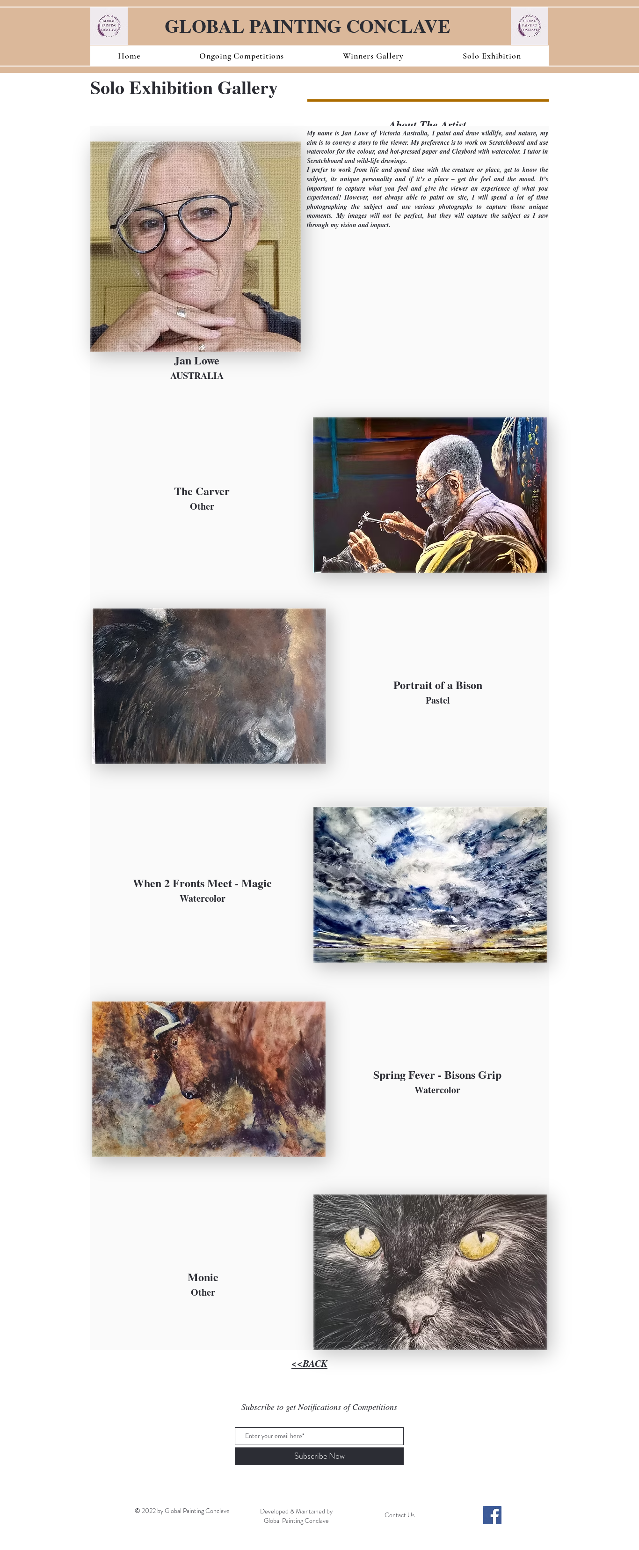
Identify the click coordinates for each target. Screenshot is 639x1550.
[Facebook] (492, 1515)
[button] (242, 55)
